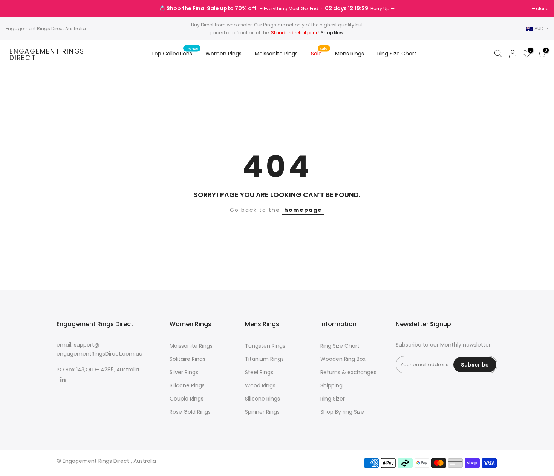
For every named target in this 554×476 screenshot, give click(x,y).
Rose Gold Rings (190, 412)
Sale (319, 51)
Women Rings (223, 53)
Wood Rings (260, 385)
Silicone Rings (187, 385)
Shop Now (332, 32)
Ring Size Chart (396, 53)
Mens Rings (349, 53)
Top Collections (174, 51)
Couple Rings (187, 398)
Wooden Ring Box (343, 359)
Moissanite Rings (276, 53)
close (15, 8)
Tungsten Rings (265, 346)
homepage (303, 210)
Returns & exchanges (348, 372)
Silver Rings (184, 372)
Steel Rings (259, 372)
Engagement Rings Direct (46, 55)
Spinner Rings (262, 412)
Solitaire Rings (187, 359)
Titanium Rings (264, 359)
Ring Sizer (332, 398)
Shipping (331, 385)
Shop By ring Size (342, 412)
